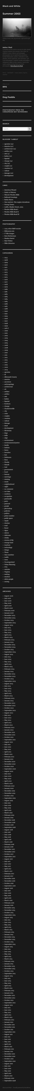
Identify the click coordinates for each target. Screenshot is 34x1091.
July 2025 (7, 627)
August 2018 (8, 830)
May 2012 (7, 1012)
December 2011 (9, 1024)
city (5, 411)
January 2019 (8, 817)
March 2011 (8, 1046)
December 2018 (9, 820)
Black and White (11, 6)
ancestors (7, 382)
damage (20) (8, 173)
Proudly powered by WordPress (21, 1087)
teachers (7, 545)
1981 (5, 292)
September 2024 (10, 652)
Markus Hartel (9, 238)
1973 (5, 272)
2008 (6, 348)
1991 (5, 313)
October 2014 (8, 942)
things (6, 550)
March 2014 (8, 959)
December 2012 (9, 995)
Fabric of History (10, 192)
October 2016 (9, 883)
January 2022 (9, 730)
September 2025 (10, 623)
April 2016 (7, 898)
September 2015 (10, 915)
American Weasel (10, 190)
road (5, 525)
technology (8, 547)
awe (5, 396)
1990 (6, 311)
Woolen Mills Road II (11, 212)
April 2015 (7, 927)
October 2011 (8, 1029)
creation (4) (8, 168)
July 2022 (7, 715)
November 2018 (9, 822)
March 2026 (8, 608)
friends (6, 465)
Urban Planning (9, 564)
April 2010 (7, 1073)
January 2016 (8, 905)
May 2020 (7, 778)
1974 (6, 275)
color (6, 413)
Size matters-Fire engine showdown (17, 202)
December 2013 (9, 966)
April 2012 (7, 1015)
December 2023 (9, 674)
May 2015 (7, 925)
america (7, 379)
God (5, 467)
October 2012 (8, 1000)
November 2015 (9, 910)
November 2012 (9, 998)
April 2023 (7, 693)
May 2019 (7, 808)
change (6, 406)
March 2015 (8, 929)
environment (9, 440)
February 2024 (9, 669)
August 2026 (8, 596)
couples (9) (8, 166)
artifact (6, 391)
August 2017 (8, 859)
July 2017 (7, 861)
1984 (6, 299)
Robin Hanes (8, 200)
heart (16, 72)
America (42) (8, 146)
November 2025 (9, 618)
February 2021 (9, 757)
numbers (7, 494)
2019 (6, 365)
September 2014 (10, 944)
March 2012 (8, 1017)
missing (7, 479)
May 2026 (7, 603)
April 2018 (7, 839)
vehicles (7, 569)
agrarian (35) (8, 144)
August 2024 (8, 654)
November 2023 (9, 676)
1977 (5, 282)
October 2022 (9, 708)
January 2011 (8, 1051)
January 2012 (8, 1022)
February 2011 (9, 1049)
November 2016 (9, 881)
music (6, 482)
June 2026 (7, 601)
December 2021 (9, 732)
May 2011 (7, 1042)
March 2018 (8, 842)
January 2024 (9, 671)
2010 (6, 352)
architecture (8, 387)
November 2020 (9, 764)
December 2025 (9, 615)
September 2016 (10, 886)
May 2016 (7, 895)
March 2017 (8, 871)
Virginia (25, 72)
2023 (6, 370)
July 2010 (7, 1066)
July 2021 (7, 744)
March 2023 (8, 696)
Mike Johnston (9, 243)
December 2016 (9, 878)
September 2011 (9, 1032)
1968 (6, 260)
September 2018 (10, 827)
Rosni (6, 528)
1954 (6, 257)
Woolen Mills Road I (11, 209)
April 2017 (7, 869)
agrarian (7, 372)
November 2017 (9, 852)
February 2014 (9, 961)
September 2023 (10, 681)
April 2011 (7, 1044)
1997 (6, 321)
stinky (6, 538)
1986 (6, 304)
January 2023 (8, 701)
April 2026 (8, 606)
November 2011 (9, 1027)
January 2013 (8, 993)
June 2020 (7, 776)
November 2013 (9, 968)
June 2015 (7, 922)
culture (6, 171)
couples (7, 416)
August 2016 (8, 888)
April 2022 (8, 722)
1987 (6, 306)
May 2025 (7, 632)
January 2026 (9, 613)
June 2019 (7, 805)
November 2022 (9, 705)
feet (5, 455)
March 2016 (8, 900)
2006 (6, 345)
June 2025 (7, 630)
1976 (6, 279)
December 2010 (9, 1054)
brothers (7, 404)
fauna (6, 450)
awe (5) (7, 154)
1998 (6, 323)
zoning (6, 581)
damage (7, 423)
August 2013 (8, 976)
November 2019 (9, 793)
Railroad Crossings (10, 197)
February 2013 (9, 990)
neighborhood (9, 484)
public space (8, 518)
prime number (9, 516)
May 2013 (7, 983)
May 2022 (7, 720)
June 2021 (7, 747)
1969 (6, 262)
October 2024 (9, 649)
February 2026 (9, 610)
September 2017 (9, 856)
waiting (7, 574)
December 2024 (9, 645)
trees (6, 560)
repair (6, 521)
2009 (6, 350)
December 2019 (9, 791)
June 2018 (7, 834)
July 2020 (7, 774)
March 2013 (8, 988)
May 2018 (7, 837)
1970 (6, 265)
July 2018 (7, 832)
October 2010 (8, 1059)
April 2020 (8, 781)
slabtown (7, 535)
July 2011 (7, 1037)
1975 (6, 277)
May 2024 (7, 662)
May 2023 (7, 691)
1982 (6, 294)
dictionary (7, 430)
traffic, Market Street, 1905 (13, 207)
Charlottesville (9, 408)
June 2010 (7, 1068)
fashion (7, 447)
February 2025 (9, 640)
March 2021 (8, 754)
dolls (6, 435)
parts (6, 501)
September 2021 (10, 739)
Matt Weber (8, 241)
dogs (6, 433)
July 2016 (7, 891)
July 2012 (7, 1007)
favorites (7, 452)
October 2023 (9, 679)
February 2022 (9, 727)
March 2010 (8, 1076)
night (6, 486)
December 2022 (9, 703)
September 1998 (10, 1081)
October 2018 (8, 825)
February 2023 (9, 698)
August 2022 (8, 713)
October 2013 (8, 971)
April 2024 (8, 664)
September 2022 (10, 710)
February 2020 (9, 786)
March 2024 (8, 666)
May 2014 (7, 954)
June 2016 (7, 893)
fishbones (7, 457)
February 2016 (9, 903)
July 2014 (7, 949)
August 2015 (8, 917)
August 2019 (8, 800)
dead (6, 426)
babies (6, 399)
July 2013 (7, 978)
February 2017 (9, 873)
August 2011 (8, 1034)
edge (6, 438)
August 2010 (8, 1063)
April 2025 (8, 635)
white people (8, 579)
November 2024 (9, 647)
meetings (7, 477)
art (5, 389)
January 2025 (9, 642)
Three (6, 552)
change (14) (8, 161)
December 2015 (9, 908)
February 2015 (9, 932)
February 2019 (9, 815)
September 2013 (9, 973)
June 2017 (7, 864)
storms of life (9, 540)
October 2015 (8, 912)
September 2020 (10, 769)
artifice (6, 394)
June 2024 (7, 659)
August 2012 (8, 1005)
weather (5, 74)
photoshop (8, 508)
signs (6, 530)
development (9, 175)
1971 (5, 267)
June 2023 (7, 688)
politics (6, 513)
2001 (6, 333)
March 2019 (8, 813)
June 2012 (7, 1010)
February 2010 (9, 1078)
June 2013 (7, 981)
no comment (8, 489)
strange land (8, 542)
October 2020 (9, 766)
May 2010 (7, 1071)
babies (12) (8, 156)
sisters (20, 72)
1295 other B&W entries (12, 228)
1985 (6, 301)
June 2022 (7, 718)
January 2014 (8, 964)
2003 (6, 338)
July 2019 (7, 803)
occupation (8, 496)
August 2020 (8, 771)
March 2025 (8, 637)
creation (7, 418)
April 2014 (7, 956)
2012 (6, 357)
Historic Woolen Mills (11, 195)
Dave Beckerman (10, 236)
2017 (5, 362)
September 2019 (10, 798)
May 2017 (7, 866)
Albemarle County (10, 377)
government (8, 469)
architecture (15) (10, 149)
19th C (6, 328)
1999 (6, 326)
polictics (7, 511)
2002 (6, 335)
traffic (6, 557)
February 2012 (9, 1020)
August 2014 (8, 947)
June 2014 (7, 951)
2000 (6, 331)
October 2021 (8, 737)
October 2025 (9, 620)
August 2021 (8, 742)
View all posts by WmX (16, 66)
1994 (6, 316)
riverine (7, 523)
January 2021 (8, 759)
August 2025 (8, 625)
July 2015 (7, 920)
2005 (6, 343)
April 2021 (7, 752)
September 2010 (10, 1061)
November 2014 (9, 939)
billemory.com (9, 231)
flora (6, 460)
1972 (6, 270)
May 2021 (7, 749)
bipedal (6, 158)
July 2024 (7, 657)
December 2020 (9, 761)
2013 (5, 360)
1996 (6, 318)
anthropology (9, 384)
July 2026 (7, 598)
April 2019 (7, 810)
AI (5, 374)
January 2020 (9, 788)
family (6, 445)
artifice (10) (8, 151)
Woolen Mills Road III (11, 214)
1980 (6, 289)
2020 (6, 367)
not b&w (7, 491)
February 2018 (9, 844)
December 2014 (9, 937)
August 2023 (8, 683)
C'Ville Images (9, 233)
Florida (6, 462)
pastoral (7, 503)
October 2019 (9, 796)
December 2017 (9, 849)
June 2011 (7, 1039)
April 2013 (7, 986)
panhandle (8, 499)
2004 (6, 340)
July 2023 (7, 686)
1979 (6, 287)
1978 (6, 284)
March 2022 (8, 725)
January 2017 (8, 876)
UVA (5, 567)
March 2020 (8, 783)
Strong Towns (9, 204)
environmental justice (12, 443)
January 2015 (8, 934)
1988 (6, 309)
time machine (9, 555)
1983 (6, 296)
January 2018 (8, 847)
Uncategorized (9, 562)
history (6, 474)
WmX (4, 72)
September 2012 (10, 1003)
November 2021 (9, 735)
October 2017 (8, 854)
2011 (5, 355)
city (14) (7, 163)
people (6, 506)
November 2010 (9, 1056)
